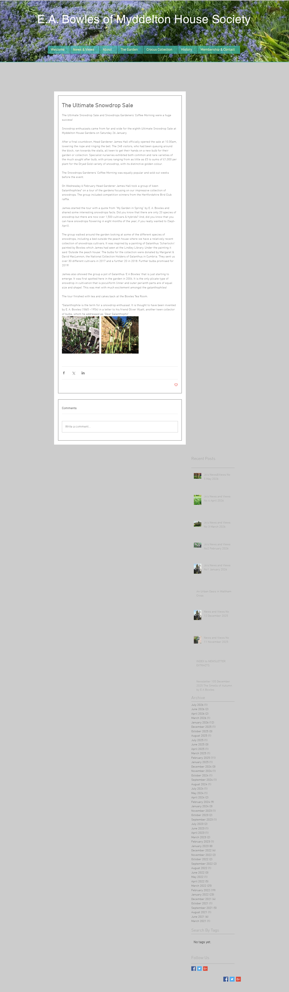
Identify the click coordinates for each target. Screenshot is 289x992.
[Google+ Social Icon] (238, 979)
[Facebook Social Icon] (225, 979)
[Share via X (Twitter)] (73, 373)
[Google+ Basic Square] (205, 968)
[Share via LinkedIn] (83, 373)
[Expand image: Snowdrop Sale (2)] (80, 335)
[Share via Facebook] (64, 373)
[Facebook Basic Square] (193, 968)
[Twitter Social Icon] (232, 979)
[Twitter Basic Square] (199, 968)
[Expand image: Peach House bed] (120, 335)
